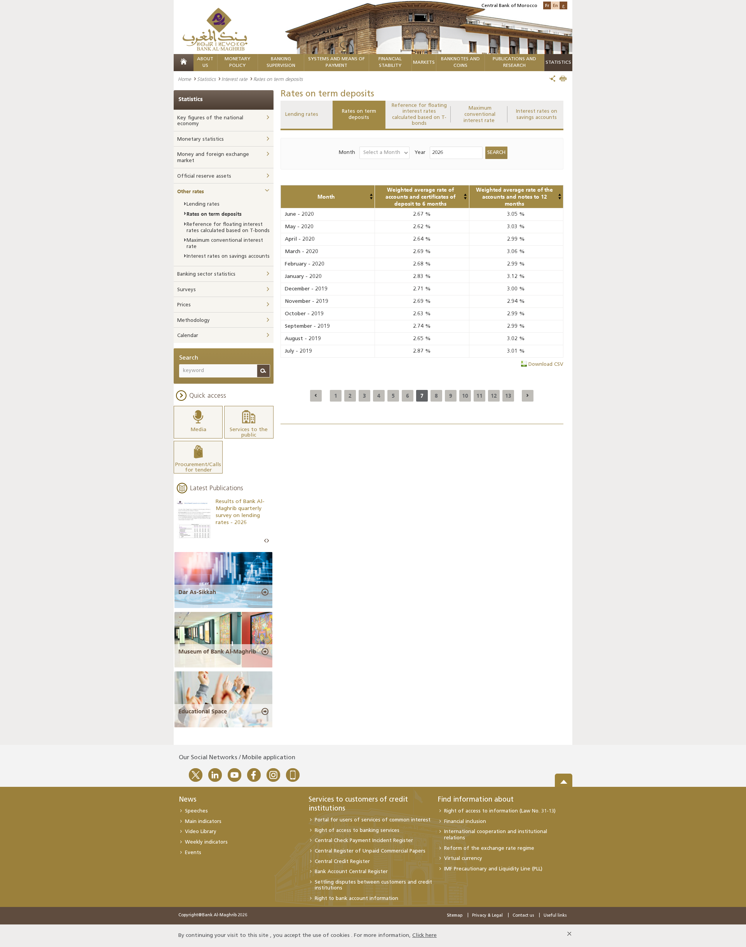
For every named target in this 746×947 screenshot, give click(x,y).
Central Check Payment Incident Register (364, 840)
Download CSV (545, 364)
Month (347, 152)
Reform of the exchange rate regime (489, 848)
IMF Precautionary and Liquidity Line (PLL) (493, 869)
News (187, 800)
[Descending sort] (371, 198)
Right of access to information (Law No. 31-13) (500, 811)
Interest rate (234, 79)
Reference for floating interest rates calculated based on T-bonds (419, 114)
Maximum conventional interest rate (480, 114)
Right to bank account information (356, 898)
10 (465, 395)
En (555, 5)
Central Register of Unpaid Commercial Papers (370, 851)
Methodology (193, 320)
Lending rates (301, 114)
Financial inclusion (465, 821)
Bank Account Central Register (351, 871)
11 (479, 395)
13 (508, 395)
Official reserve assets (204, 176)
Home (184, 79)
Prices (184, 305)
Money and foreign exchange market (213, 157)
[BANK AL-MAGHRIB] (215, 28)
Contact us (523, 916)
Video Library (200, 831)
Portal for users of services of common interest (373, 820)
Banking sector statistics (206, 274)
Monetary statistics (200, 139)
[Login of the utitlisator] (371, 195)
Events (193, 852)
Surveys (186, 289)
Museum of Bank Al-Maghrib (217, 651)
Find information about (476, 800)
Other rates (190, 191)
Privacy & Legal (487, 916)
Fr (547, 5)
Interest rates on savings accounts (536, 114)
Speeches (196, 811)
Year (420, 152)
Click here (424, 935)
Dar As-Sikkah (197, 592)
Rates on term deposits (359, 114)
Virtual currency (463, 858)
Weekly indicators (206, 842)
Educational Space (202, 711)
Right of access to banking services (357, 830)
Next (268, 540)
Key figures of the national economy (210, 121)
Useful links (555, 916)
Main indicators (203, 821)
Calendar (187, 335)
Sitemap (454, 916)
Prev (265, 540)
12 (494, 395)
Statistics (206, 79)
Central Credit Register (342, 861)
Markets (424, 62)
